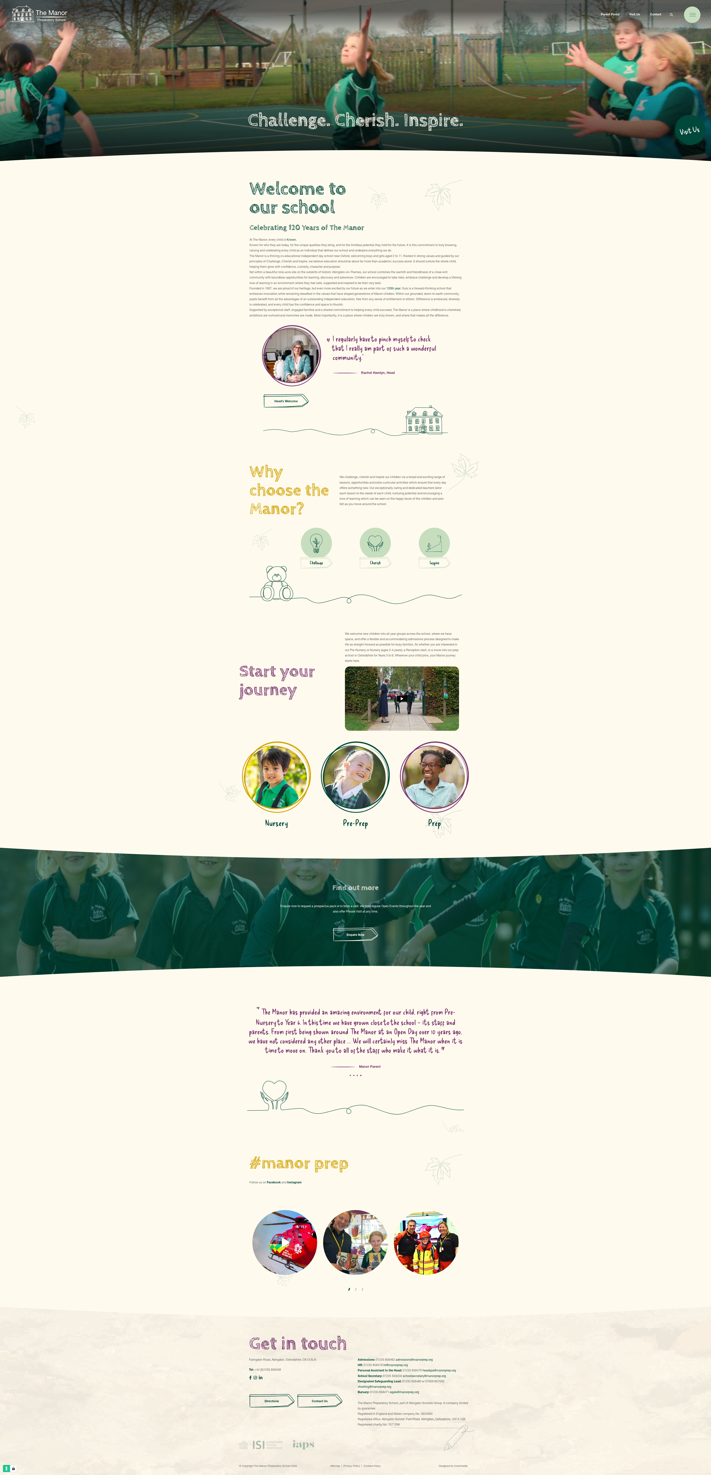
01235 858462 (385, 1359)
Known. (292, 239)
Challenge (316, 562)
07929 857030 (434, 1381)
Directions (272, 1401)
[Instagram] (255, 1377)
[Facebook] (250, 1377)
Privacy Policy (351, 1466)
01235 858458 (392, 1376)
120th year (393, 288)
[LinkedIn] (260, 1377)
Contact (655, 14)
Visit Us (634, 14)
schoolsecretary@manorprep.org (424, 1376)
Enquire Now (355, 935)
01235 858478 (373, 1365)
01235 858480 (411, 1381)
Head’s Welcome (286, 401)
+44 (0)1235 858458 (267, 1369)
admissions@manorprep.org (414, 1359)
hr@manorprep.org (395, 1365)
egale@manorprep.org (404, 1392)
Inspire (434, 562)
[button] (348, 1289)
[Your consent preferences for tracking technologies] (13, 1468)
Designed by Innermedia (453, 1466)
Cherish (375, 562)
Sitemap (335, 1466)
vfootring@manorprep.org (374, 1386)
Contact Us (320, 1401)
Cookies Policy (372, 1466)
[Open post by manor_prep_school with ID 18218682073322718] (355, 1242)
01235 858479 (412, 1370)
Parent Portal (610, 14)
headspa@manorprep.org (439, 1370)
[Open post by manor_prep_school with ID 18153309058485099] (426, 1242)
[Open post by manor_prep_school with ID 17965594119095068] (284, 1242)
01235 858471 (379, 1392)
